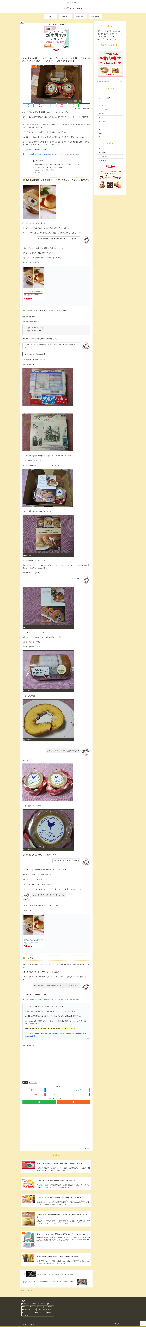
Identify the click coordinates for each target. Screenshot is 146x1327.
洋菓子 (101, 125)
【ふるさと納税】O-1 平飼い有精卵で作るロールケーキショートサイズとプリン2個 (51, 154)
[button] (84, 105)
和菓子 (101, 117)
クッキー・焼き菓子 (104, 98)
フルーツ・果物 (103, 109)
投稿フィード (102, 152)
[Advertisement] (56, 1064)
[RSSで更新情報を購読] (73, 1102)
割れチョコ (102, 113)
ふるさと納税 (34, 1082)
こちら (115, 39)
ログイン (101, 148)
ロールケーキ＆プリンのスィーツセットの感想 (49, 167)
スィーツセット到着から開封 (45, 170)
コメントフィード (104, 156)
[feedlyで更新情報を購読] (39, 1102)
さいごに (37, 172)
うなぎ (101, 94)
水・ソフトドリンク (104, 121)
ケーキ (25, 1082)
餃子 (100, 137)
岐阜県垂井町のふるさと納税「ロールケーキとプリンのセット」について (57, 164)
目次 (37, 161)
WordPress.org (103, 160)
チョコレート (102, 105)
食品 (100, 133)
